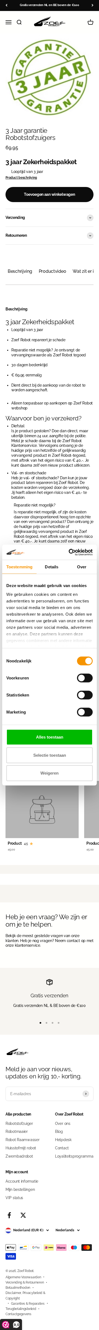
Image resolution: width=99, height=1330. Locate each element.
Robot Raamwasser (23, 1140)
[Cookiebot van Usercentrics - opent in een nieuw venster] (70, 552)
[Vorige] (6, 5)
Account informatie (22, 1181)
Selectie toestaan (49, 755)
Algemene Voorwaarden (23, 1277)
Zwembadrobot (19, 1156)
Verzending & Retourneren (25, 1282)
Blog (59, 1131)
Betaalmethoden (18, 1288)
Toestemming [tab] (19, 567)
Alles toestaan (49, 737)
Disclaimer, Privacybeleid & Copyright (25, 1295)
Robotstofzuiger (19, 1123)
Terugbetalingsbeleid (21, 1309)
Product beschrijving (21, 178)
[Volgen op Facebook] (9, 1215)
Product (15, 843)
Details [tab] (51, 567)
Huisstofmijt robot (21, 1148)
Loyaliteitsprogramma (74, 1156)
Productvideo (52, 271)
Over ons (62, 1123)
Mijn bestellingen (20, 1189)
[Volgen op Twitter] (23, 1215)
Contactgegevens (18, 1314)
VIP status (14, 1198)
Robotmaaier (17, 1131)
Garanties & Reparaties (28, 1304)
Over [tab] (81, 567)
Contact (62, 1148)
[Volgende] (93, 5)
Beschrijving (20, 271)
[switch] (85, 678)
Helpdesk (63, 1140)
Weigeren (49, 773)
